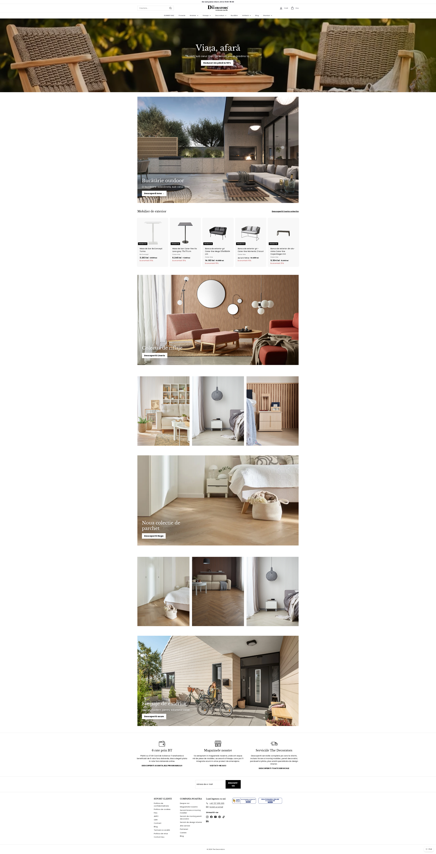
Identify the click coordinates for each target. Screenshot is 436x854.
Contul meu (159, 837)
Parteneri (184, 829)
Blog (257, 15)
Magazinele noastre (189, 807)
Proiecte (182, 15)
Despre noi (184, 803)
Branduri (266, 15)
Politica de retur (161, 833)
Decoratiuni (220, 15)
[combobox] (155, 8)
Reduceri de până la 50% (217, 62)
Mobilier (193, 15)
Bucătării (234, 15)
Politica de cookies (162, 809)
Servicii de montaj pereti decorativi (191, 817)
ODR (155, 820)
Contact (157, 823)
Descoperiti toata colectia (285, 211)
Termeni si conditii (162, 830)
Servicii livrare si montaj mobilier (190, 811)
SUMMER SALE (169, 15)
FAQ (155, 813)
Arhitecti (245, 15)
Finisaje (206, 15)
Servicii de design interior (191, 822)
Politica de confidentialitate (161, 804)
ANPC (156, 816)
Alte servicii (185, 826)
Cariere (183, 832)
